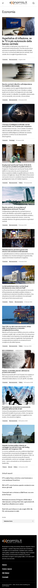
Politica (20, 182)
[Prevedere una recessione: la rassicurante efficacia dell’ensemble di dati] (18, 395)
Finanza (11, 302)
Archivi (4, 517)
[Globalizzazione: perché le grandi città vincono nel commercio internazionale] (18, 238)
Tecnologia (11, 140)
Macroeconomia (13, 59)
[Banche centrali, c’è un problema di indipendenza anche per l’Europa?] (18, 196)
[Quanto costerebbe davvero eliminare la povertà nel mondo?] (18, 359)
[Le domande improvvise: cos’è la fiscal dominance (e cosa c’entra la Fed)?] (18, 274)
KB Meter (5, 573)
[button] (3, 3)
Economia (5, 59)
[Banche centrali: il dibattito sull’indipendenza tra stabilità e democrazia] (18, 72)
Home (4, 565)
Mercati (10, 467)
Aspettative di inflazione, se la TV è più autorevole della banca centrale (17, 41)
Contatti (5, 577)
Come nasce (7, 569)
